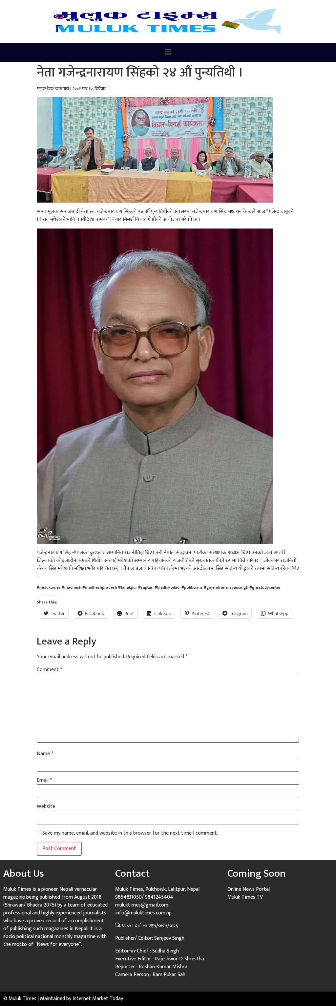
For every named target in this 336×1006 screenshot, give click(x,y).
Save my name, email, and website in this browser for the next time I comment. (130, 833)
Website (46, 806)
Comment (49, 669)
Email (44, 780)
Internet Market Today (98, 998)
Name (45, 753)
